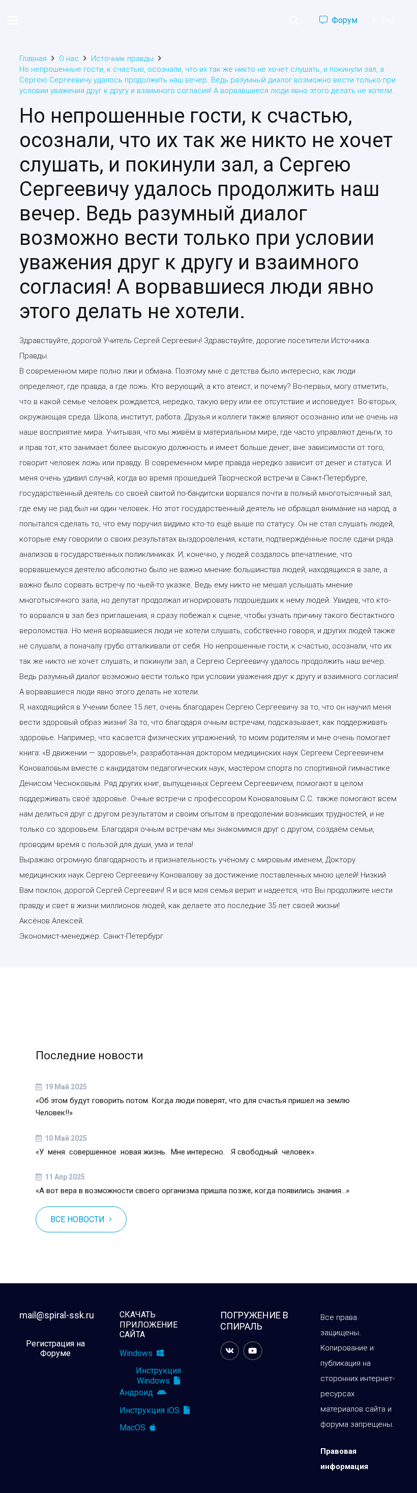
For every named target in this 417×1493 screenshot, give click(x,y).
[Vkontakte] (230, 1351)
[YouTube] (252, 1351)
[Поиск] (294, 20)
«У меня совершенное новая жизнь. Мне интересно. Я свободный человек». (176, 1152)
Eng (387, 20)
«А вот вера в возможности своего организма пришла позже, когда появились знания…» (192, 1190)
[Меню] (13, 20)
